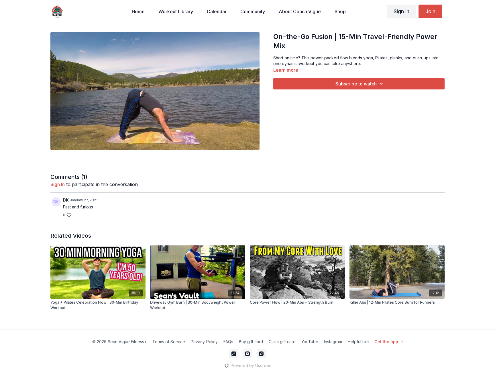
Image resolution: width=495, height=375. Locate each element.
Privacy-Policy (204, 341)
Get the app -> (388, 341)
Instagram (333, 341)
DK (66, 200)
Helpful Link (359, 341)
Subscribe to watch (356, 84)
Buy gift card (251, 341)
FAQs (228, 341)
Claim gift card (282, 341)
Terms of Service (168, 341)
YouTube (309, 341)
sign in (57, 184)
